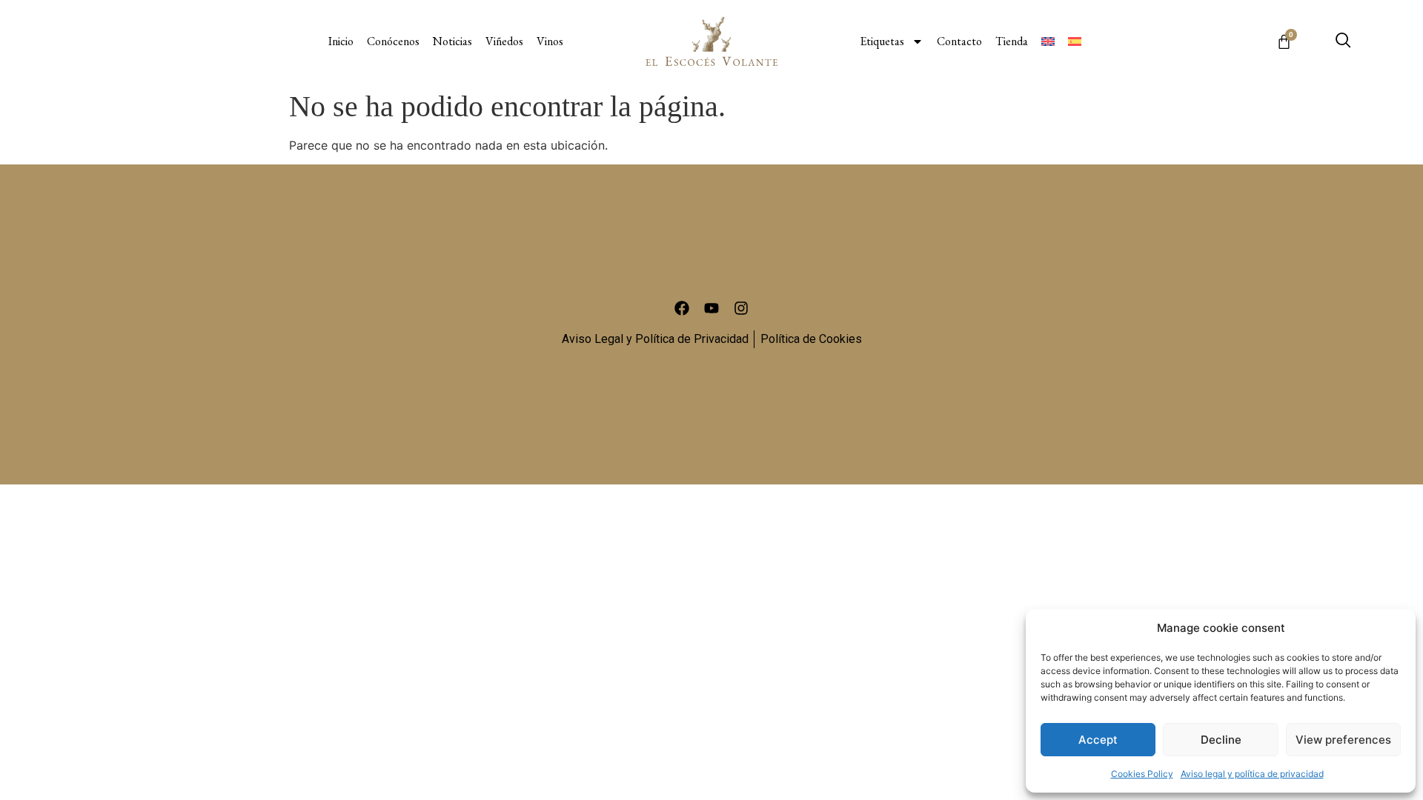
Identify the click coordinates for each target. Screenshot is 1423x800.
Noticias (452, 41)
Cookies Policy (1142, 773)
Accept (1098, 740)
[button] (1343, 41)
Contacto (959, 41)
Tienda (1011, 41)
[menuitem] (1048, 41)
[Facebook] (681, 308)
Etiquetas (882, 41)
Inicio (341, 41)
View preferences (1343, 740)
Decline (1221, 740)
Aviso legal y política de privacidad (1252, 773)
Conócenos (393, 41)
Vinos (550, 41)
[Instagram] (741, 308)
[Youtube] (711, 308)
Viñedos (504, 41)
